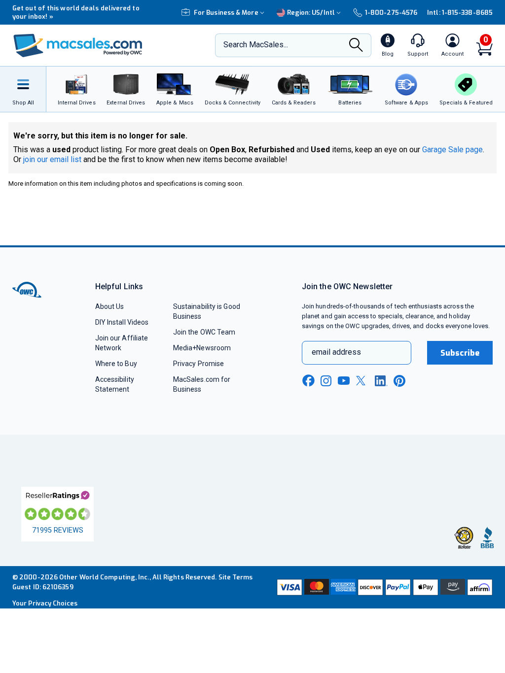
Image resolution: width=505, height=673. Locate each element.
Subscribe (460, 353)
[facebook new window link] (308, 380)
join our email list (52, 159)
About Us (109, 306)
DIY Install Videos (122, 322)
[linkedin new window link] (381, 380)
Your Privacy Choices (44, 603)
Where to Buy (116, 364)
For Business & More (226, 12)
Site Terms (235, 577)
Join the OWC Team (204, 332)
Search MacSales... (255, 44)
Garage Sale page (452, 149)
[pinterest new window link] (399, 381)
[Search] (356, 45)
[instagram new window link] (326, 380)
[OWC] (78, 46)
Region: (311, 12)
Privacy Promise (198, 364)
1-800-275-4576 (391, 12)
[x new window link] (362, 380)
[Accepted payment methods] (384, 587)
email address (336, 352)
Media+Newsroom (202, 348)
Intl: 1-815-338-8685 (460, 12)
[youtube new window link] (343, 380)
